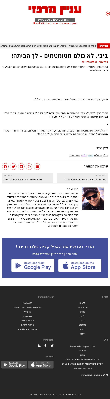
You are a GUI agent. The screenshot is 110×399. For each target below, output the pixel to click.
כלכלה (83, 155)
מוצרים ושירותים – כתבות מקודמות (27, 307)
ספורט (82, 312)
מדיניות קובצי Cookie (27, 329)
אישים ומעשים (74, 155)
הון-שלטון (98, 155)
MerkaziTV (27, 303)
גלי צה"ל (27, 312)
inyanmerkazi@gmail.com (82, 346)
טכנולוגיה (82, 325)
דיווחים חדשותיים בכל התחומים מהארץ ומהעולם (82, 364)
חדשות (90, 155)
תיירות (82, 334)
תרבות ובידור (82, 307)
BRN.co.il (33, 394)
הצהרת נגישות (27, 320)
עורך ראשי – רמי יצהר (82, 368)
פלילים (105, 155)
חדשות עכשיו (27, 316)
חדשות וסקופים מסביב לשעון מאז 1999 (82, 359)
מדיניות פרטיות (27, 325)
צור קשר (82, 350)
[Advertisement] (56, 34)
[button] (37, 166)
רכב (82, 320)
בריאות (82, 329)
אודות (82, 355)
